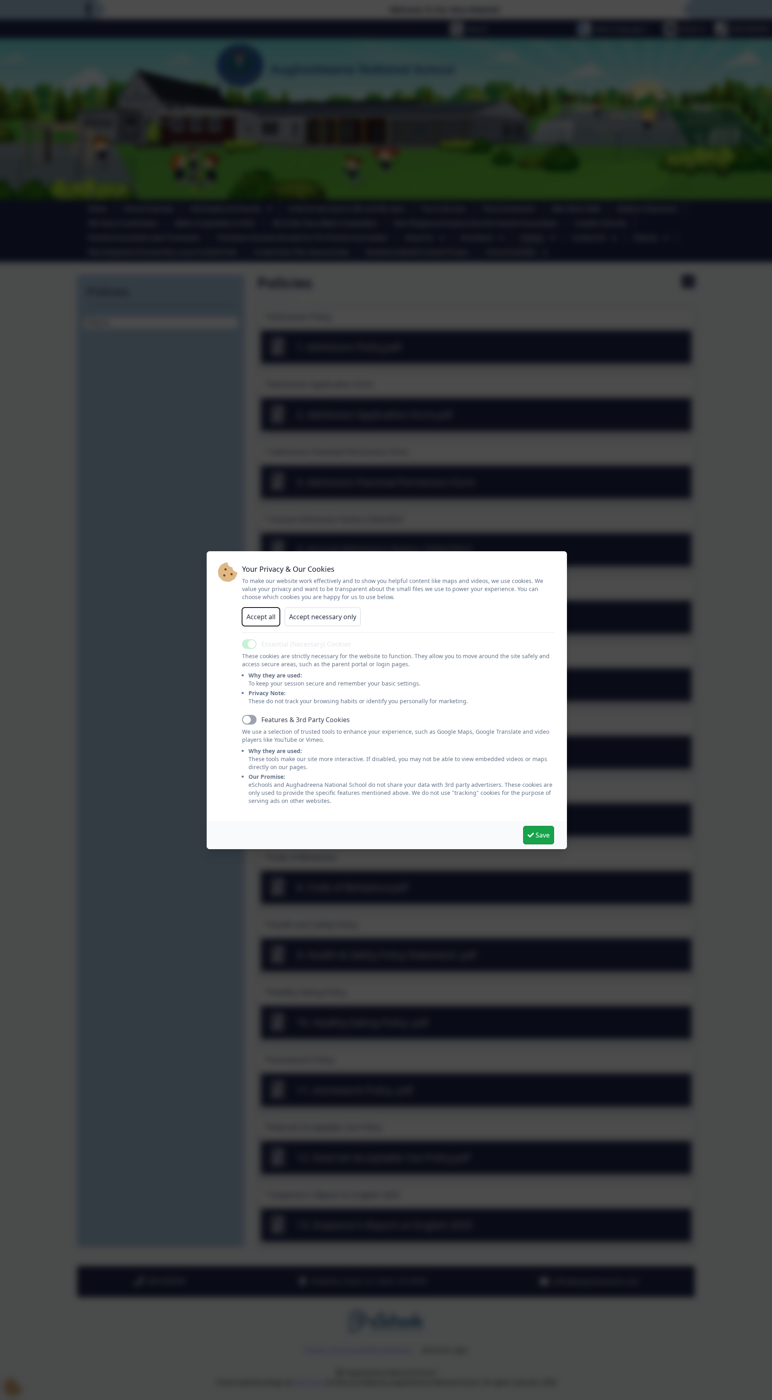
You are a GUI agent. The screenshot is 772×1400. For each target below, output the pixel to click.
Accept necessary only (322, 616)
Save (542, 835)
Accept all (260, 616)
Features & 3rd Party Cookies (305, 719)
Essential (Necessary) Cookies (306, 644)
